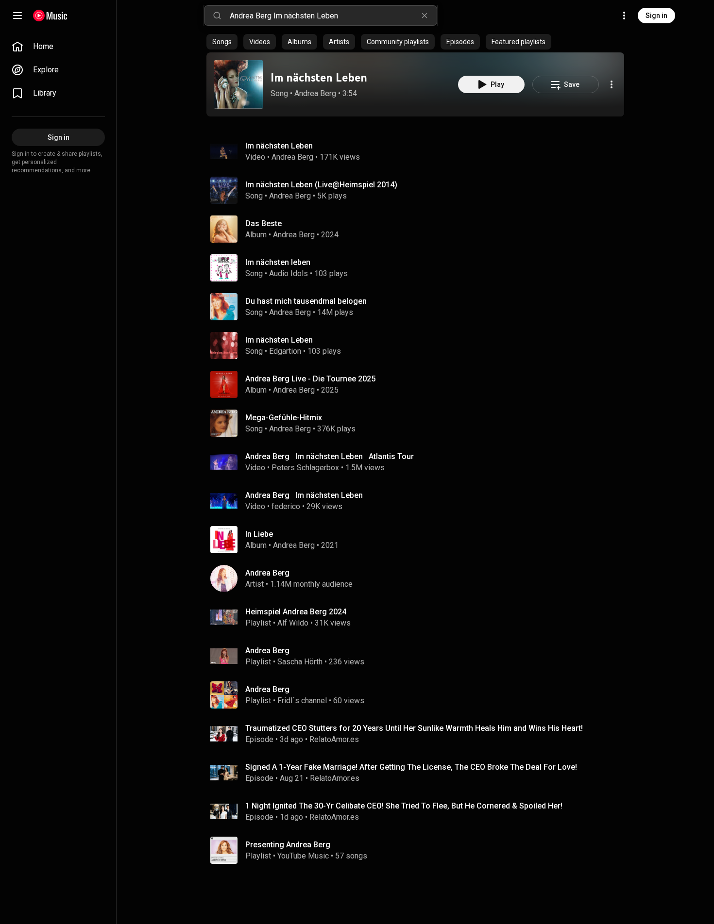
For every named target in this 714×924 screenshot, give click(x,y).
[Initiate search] (217, 15)
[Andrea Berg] (419, 578)
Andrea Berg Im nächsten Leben (304, 495)
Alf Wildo (292, 622)
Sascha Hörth (300, 661)
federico (286, 506)
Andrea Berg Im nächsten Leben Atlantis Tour (329, 456)
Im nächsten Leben (319, 77)
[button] (238, 84)
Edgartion (285, 351)
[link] (58, 46)
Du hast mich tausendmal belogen (306, 301)
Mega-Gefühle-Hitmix (283, 417)
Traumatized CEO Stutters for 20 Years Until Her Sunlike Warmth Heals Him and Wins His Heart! (414, 728)
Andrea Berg (315, 93)
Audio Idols (288, 273)
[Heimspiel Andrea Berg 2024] (419, 617)
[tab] (222, 42)
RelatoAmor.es (334, 739)
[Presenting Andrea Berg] (419, 850)
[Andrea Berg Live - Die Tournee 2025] (419, 384)
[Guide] (17, 15)
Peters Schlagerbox (305, 467)
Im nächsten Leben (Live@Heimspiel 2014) (321, 184)
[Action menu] (611, 84)
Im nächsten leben (277, 262)
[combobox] (333, 15)
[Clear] (424, 15)
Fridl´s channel (302, 700)
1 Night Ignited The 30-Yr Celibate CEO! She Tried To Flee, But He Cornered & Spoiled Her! (403, 805)
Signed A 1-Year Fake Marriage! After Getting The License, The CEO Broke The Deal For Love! (411, 767)
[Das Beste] (419, 229)
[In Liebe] (419, 539)
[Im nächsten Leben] (238, 84)
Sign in (656, 15)
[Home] (50, 15)
